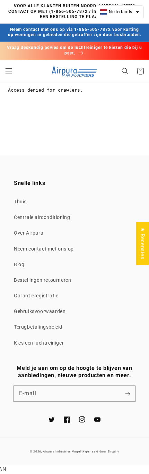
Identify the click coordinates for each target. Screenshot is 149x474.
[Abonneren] (127, 393)
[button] (8, 71)
